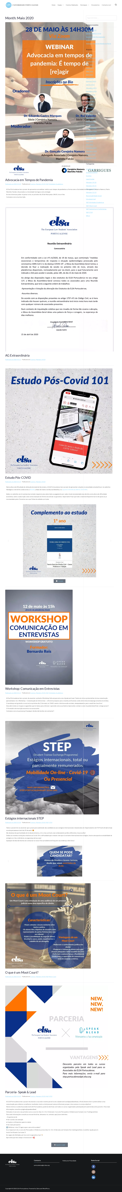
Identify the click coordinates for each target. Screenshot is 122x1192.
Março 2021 (90, 118)
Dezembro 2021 (91, 88)
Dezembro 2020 (91, 128)
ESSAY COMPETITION (93, 33)
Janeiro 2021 (90, 125)
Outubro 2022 (90, 58)
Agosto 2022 (90, 61)
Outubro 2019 (90, 154)
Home (53, 5)
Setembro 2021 (91, 98)
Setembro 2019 (91, 158)
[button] (63, 5)
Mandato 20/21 (91, 186)
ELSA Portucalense (22, 1188)
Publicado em (13, 184)
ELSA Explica (90, 169)
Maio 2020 (89, 141)
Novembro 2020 (91, 131)
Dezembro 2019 (91, 148)
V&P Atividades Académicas (54, 184)
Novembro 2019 (91, 151)
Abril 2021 (89, 115)
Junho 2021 (90, 108)
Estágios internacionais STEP (24, 818)
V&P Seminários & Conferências (96, 209)
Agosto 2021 (90, 101)
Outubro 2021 (90, 95)
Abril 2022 (89, 75)
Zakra (38, 1188)
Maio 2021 (89, 111)
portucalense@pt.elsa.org (42, 1165)
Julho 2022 (89, 65)
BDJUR (32, 489)
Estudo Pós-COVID (18, 477)
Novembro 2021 (91, 91)
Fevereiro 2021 (91, 121)
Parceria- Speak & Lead (20, 1092)
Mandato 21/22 (91, 30)
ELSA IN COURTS (91, 172)
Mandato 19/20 (40, 184)
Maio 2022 (89, 71)
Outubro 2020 (90, 134)
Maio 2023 (89, 55)
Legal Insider (90, 179)
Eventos (32, 184)
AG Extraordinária (17, 355)
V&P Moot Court (51, 976)
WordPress (46, 1188)
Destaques (83, 5)
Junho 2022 (90, 68)
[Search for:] (101, 17)
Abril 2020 (89, 144)
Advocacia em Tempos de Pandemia (29, 180)
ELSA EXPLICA (91, 40)
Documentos (95, 5)
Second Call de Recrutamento (95, 37)
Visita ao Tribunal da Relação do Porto (98, 43)
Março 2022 (90, 78)
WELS (88, 216)
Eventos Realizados (72, 5)
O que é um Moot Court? (21, 972)
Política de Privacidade (69, 1160)
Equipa (60, 5)
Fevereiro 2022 (91, 81)
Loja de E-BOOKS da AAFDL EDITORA (74, 489)
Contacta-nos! (106, 5)
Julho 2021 (89, 105)
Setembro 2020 (91, 138)
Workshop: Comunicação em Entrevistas (32, 688)
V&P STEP (49, 822)
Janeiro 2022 (90, 85)
